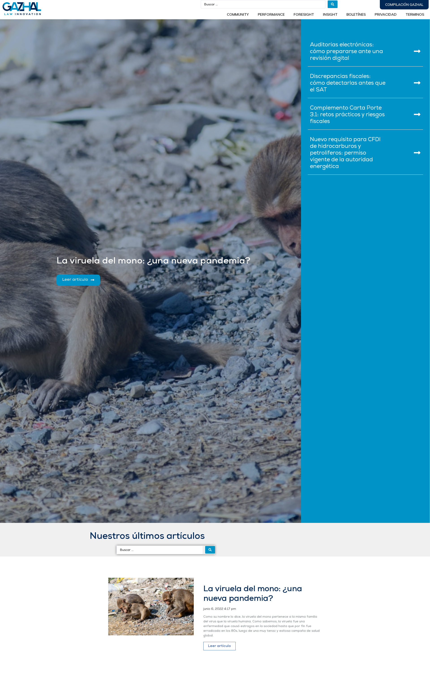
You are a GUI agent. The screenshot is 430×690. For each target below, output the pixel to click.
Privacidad (386, 14)
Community (238, 14)
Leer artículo (219, 646)
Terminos (415, 14)
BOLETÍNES (356, 14)
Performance (271, 14)
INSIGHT (330, 14)
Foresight (304, 14)
